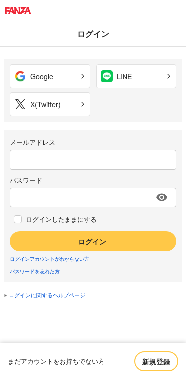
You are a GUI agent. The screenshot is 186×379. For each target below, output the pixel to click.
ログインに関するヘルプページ (47, 295)
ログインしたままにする (61, 219)
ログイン (92, 241)
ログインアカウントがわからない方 (49, 258)
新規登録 (156, 361)
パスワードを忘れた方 (35, 271)
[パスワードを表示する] (162, 197)
